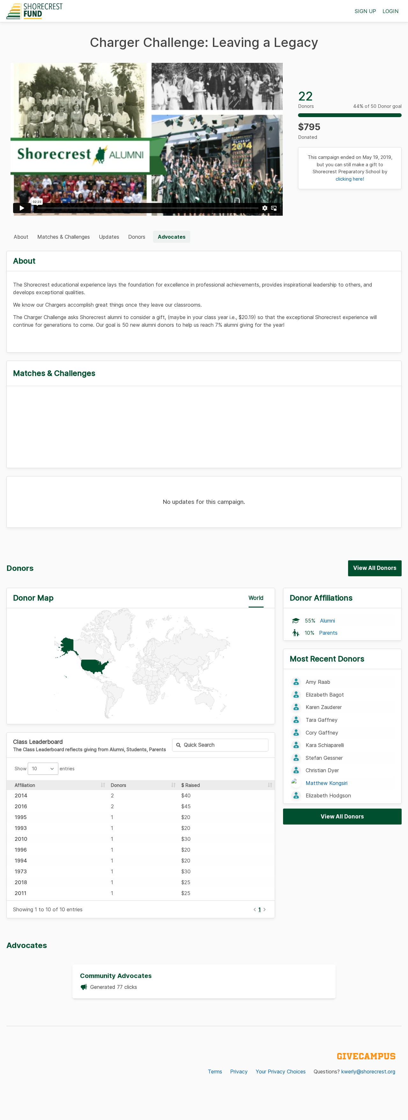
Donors (136, 237)
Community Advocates (116, 976)
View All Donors (375, 568)
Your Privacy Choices (281, 1071)
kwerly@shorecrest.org (368, 1071)
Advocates (172, 237)
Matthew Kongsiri (326, 783)
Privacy (239, 1071)
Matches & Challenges (63, 237)
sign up (365, 11)
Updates (109, 237)
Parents (328, 633)
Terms (215, 1071)
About (21, 237)
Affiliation (25, 785)
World (256, 598)
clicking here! (350, 179)
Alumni (327, 620)
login (390, 11)
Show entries (45, 768)
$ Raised (190, 785)
